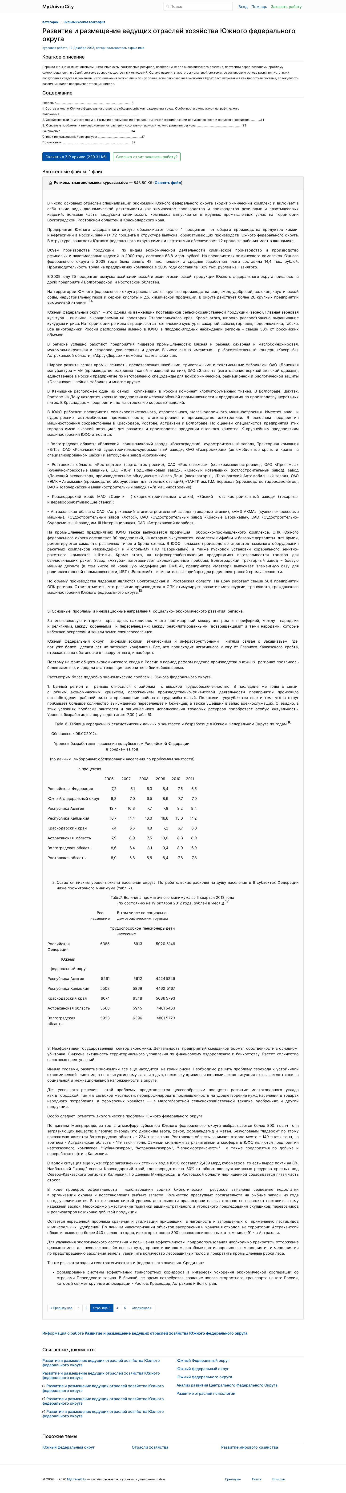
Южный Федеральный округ (203, 1360)
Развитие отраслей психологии (206, 1393)
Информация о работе (144, 1333)
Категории (50, 22)
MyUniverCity (76, 1479)
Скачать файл (168, 182)
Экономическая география (84, 22)
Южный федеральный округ (203, 1368)
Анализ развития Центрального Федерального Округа (227, 1385)
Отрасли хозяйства (150, 1447)
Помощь (259, 6)
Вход (243, 6)
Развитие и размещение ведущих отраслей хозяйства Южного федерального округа (101, 1362)
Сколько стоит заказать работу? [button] (146, 156)
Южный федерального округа (204, 1377)
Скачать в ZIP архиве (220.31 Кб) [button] (76, 156)
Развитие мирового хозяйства (249, 1447)
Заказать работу (286, 6)
